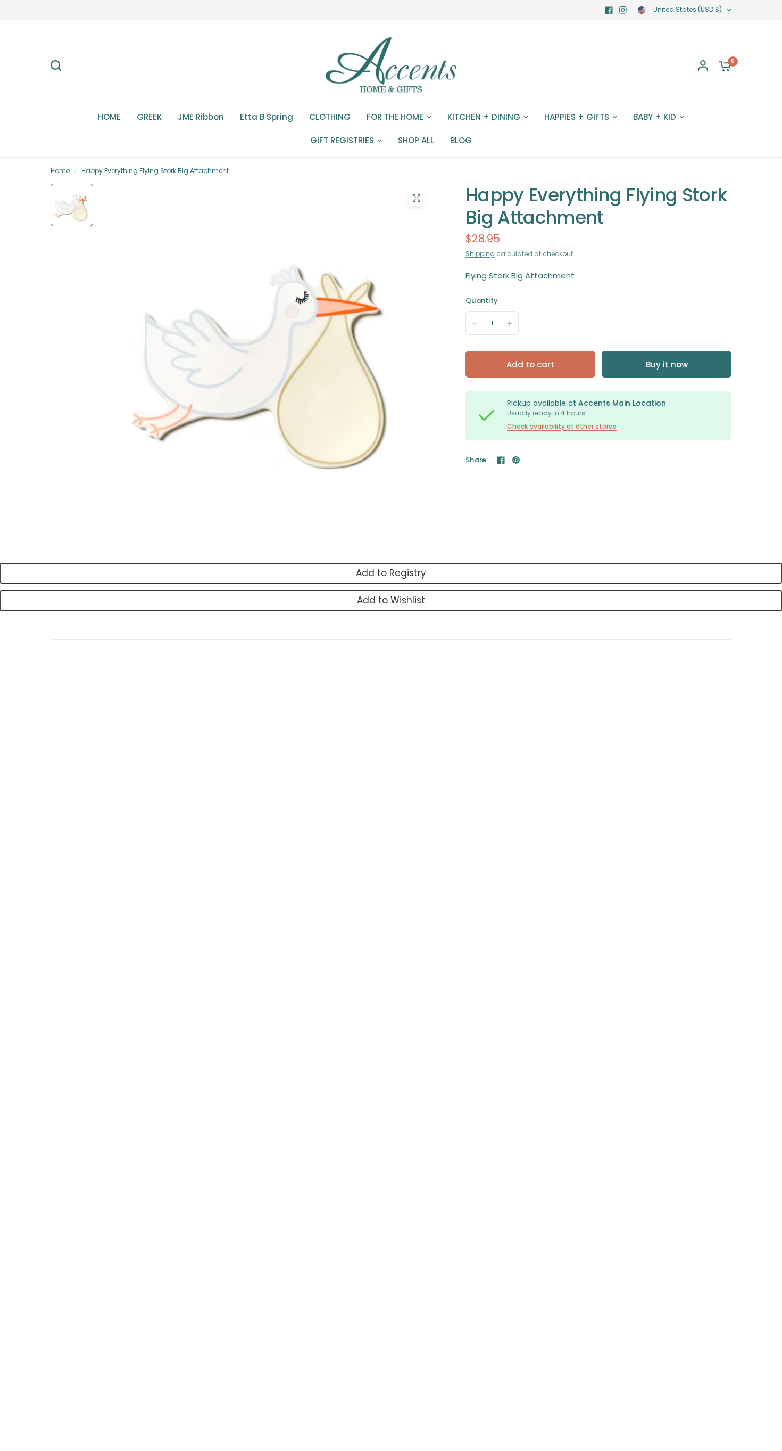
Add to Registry (391, 573)
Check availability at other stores (562, 426)
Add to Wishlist (391, 600)
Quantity (481, 301)
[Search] (58, 65)
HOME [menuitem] (109, 116)
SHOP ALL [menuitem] (416, 140)
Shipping (480, 253)
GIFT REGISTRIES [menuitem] (342, 140)
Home (60, 170)
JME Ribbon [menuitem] (201, 116)
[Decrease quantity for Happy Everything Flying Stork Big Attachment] (474, 323)
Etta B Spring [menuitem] (266, 116)
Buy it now (667, 364)
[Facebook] (609, 10)
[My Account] (703, 65)
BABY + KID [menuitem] (654, 116)
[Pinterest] (516, 460)
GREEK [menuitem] (149, 116)
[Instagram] (623, 10)
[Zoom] (417, 198)
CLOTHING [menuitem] (330, 116)
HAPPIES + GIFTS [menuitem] (576, 116)
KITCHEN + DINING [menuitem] (483, 116)
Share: (476, 459)
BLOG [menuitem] (461, 140)
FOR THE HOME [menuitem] (395, 116)
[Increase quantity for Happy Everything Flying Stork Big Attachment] (509, 323)
